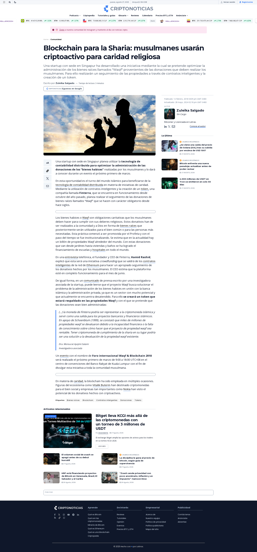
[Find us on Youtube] (68, 514)
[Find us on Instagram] (64, 514)
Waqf (85, 217)
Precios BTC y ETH (164, 15)
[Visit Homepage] (128, 8)
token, (145, 189)
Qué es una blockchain (98, 532)
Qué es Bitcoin (94, 514)
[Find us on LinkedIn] (78, 514)
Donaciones (126, 400)
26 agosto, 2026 (69, 482)
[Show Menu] (4, 2)
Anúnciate (181, 15)
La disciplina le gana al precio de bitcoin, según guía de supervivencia (137, 461)
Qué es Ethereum (96, 528)
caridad (78, 381)
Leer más (103, 445)
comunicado (91, 280)
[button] (48, 174)
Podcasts (74, 15)
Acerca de (150, 514)
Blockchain (88, 400)
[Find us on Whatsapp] (64, 517)
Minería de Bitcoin (96, 525)
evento (64, 355)
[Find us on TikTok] (60, 517)
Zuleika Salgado (65, 83)
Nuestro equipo (153, 518)
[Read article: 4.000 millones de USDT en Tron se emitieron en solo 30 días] (170, 183)
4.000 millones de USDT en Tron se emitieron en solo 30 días (195, 182)
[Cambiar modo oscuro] (15, 2)
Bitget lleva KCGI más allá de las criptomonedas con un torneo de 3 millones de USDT (122, 422)
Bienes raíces (73, 400)
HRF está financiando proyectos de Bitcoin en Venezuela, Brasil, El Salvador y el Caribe (79, 476)
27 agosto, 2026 (117, 433)
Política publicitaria (154, 525)
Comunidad (55, 39)
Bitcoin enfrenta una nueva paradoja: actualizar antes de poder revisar (195, 166)
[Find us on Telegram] (73, 514)
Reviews (135, 15)
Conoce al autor (198, 126)
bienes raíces (128, 225)
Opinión (120, 522)
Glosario (122, 15)
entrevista (71, 257)
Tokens (138, 400)
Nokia (127, 389)
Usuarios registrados (130, 454)
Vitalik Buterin (101, 385)
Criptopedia (89, 15)
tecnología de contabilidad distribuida (79, 185)
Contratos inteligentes (106, 400)
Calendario (147, 15)
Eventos (120, 525)
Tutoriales (121, 518)
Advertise (182, 522)
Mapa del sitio (152, 529)
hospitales (98, 250)
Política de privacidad (156, 522)
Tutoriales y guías (106, 15)
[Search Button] (9, 2)
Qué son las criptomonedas (95, 520)
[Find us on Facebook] (54, 514)
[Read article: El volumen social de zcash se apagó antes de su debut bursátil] (52, 459)
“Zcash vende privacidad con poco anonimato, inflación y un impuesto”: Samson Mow (136, 476)
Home (46, 39)
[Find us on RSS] (55, 517)
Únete (62, 30)
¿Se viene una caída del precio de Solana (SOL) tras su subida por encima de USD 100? (196, 148)
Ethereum (92, 265)
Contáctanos (184, 514)
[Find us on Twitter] (59, 514)
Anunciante (103, 433)
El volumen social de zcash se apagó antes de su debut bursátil (77, 457)
